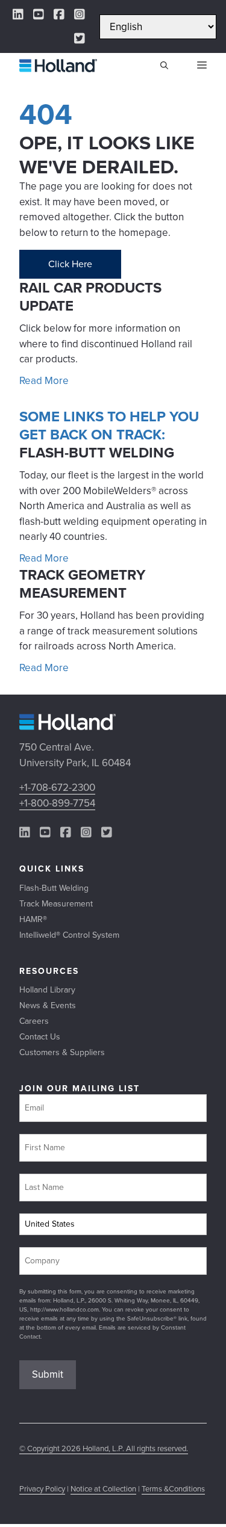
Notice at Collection (103, 1488)
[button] (164, 65)
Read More (44, 380)
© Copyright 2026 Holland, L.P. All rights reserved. (103, 1448)
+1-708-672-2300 (57, 787)
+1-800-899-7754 (57, 803)
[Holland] (58, 65)
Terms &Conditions (173, 1488)
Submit (47, 1374)
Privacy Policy (42, 1488)
